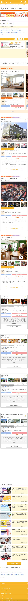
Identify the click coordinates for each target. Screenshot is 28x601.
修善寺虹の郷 (4, 375)
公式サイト (25, 304)
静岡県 (11, 23)
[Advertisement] (14, 468)
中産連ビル (3, 119)
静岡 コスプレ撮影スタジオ (5, 180)
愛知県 (4, 23)
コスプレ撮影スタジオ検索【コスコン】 (9, 4)
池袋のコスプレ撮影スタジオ (5, 30)
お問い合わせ (3, 595)
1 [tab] (11, 111)
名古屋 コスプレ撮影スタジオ (6, 121)
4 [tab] (15, 111)
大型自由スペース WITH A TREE (9, 178)
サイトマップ (3, 590)
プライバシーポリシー (5, 588)
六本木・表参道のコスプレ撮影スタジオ (17, 32)
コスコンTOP (3, 583)
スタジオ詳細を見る (14, 169)
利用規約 (3, 586)
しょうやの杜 (4, 296)
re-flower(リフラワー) (6, 237)
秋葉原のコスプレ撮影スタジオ (16, 30)
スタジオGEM (4, 71)
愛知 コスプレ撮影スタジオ (5, 298)
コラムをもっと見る (14, 563)
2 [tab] (12, 111)
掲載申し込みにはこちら (6, 593)
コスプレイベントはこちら (6, 598)
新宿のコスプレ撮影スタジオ (5, 32)
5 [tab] (16, 111)
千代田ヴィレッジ (5, 336)
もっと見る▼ (2, 34)
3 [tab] (14, 111)
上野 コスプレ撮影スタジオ (5, 73)
